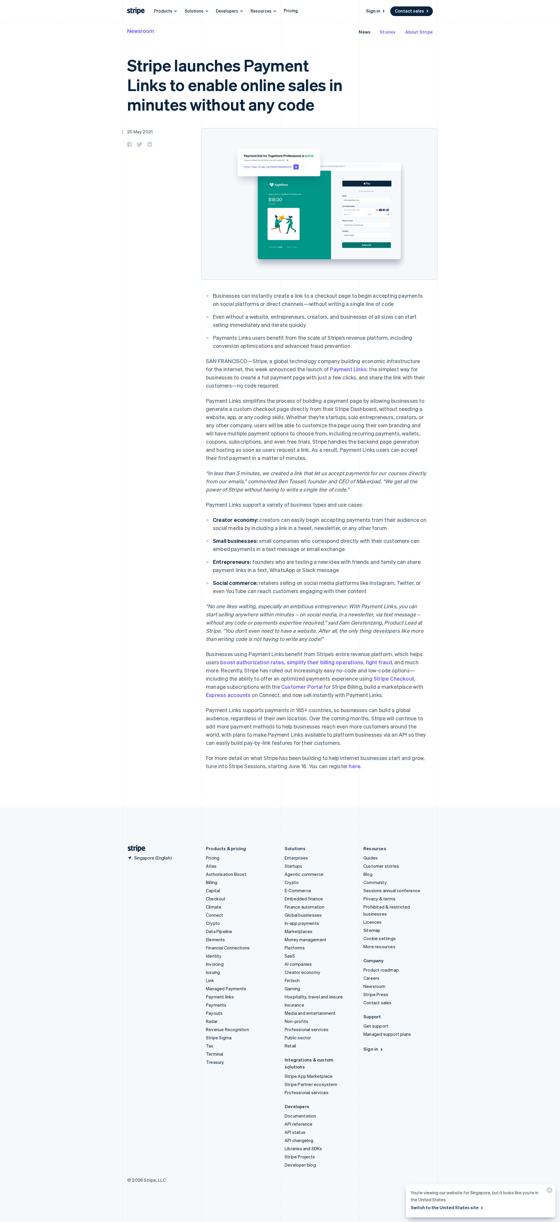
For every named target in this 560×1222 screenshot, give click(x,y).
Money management (305, 939)
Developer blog (300, 1165)
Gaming (292, 988)
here (354, 766)
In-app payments (302, 923)
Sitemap (371, 930)
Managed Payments (226, 988)
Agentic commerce (304, 874)
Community (375, 882)
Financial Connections (228, 948)
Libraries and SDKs (303, 1148)
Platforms (295, 948)
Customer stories (381, 866)
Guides (370, 858)
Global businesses (303, 915)
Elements (215, 939)
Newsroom (140, 30)
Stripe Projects (300, 1157)
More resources (379, 946)
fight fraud (379, 662)
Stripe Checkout (394, 678)
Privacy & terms (379, 899)
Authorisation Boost (226, 874)
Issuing (213, 972)
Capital (213, 890)
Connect (214, 915)
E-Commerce (298, 890)
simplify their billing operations (325, 662)
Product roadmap (381, 970)
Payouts (214, 1013)
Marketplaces (298, 931)
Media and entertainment (310, 1013)
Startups (293, 866)
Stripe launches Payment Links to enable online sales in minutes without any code (234, 84)
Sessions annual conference (391, 890)
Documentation (300, 1116)
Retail (290, 1046)
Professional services (306, 1029)
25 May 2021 (140, 132)
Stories (388, 32)
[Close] (548, 1191)
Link (210, 980)
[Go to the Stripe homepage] (134, 848)
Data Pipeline (219, 931)
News (364, 32)
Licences (372, 922)
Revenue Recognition (227, 1029)
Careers (371, 978)
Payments (216, 1005)
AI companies (298, 964)
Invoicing (215, 964)
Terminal (214, 1054)
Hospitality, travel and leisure (314, 997)
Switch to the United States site (445, 1207)
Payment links (220, 997)
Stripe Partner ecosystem (311, 1084)
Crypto (213, 923)
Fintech (292, 980)
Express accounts (228, 694)
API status (295, 1132)
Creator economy (302, 972)
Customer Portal (302, 686)
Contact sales (409, 11)
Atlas (211, 866)
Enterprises (296, 858)
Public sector (298, 1037)
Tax (210, 1046)
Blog (367, 874)
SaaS (290, 956)
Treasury (215, 1062)
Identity (214, 956)
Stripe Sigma (219, 1037)
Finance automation (305, 907)
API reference (299, 1124)
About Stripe (419, 32)
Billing (211, 882)
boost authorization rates (252, 662)
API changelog (299, 1140)
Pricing (291, 10)
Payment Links (348, 369)
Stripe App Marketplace (308, 1076)
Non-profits (296, 1021)
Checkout (216, 899)
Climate (213, 907)
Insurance (294, 1005)
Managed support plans (387, 1034)
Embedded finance (304, 899)
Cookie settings (379, 938)
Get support (375, 1026)
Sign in (373, 11)
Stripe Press (375, 994)
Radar (212, 1021)
